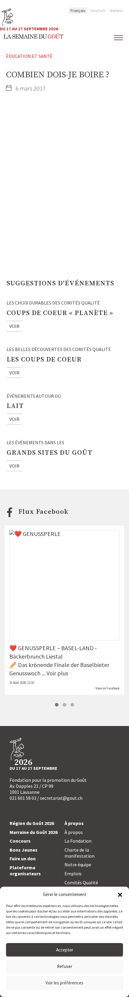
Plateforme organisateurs (25, 870)
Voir (14, 326)
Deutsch (97, 10)
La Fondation (78, 841)
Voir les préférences (64, 983)
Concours (20, 841)
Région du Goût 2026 (32, 823)
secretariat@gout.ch (61, 798)
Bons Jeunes (24, 850)
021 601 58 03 (23, 798)
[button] (120, 894)
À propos (73, 832)
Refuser (64, 966)
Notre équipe (77, 865)
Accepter (64, 950)
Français (78, 10)
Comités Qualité (81, 882)
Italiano (116, 10)
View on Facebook (107, 688)
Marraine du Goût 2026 (34, 832)
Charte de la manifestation (79, 853)
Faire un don (23, 859)
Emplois (73, 873)
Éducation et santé (29, 56)
